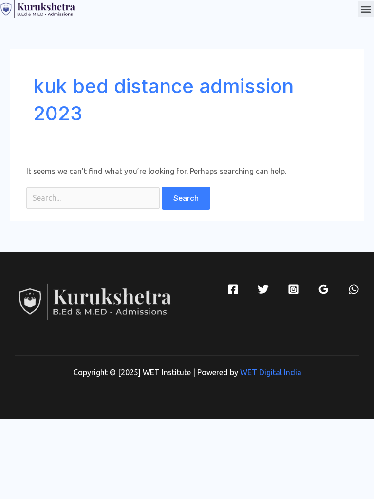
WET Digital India (270, 372)
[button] (366, 9)
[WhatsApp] (353, 289)
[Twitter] (263, 289)
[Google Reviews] (323, 289)
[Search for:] (94, 197)
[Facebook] (233, 289)
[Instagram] (293, 289)
